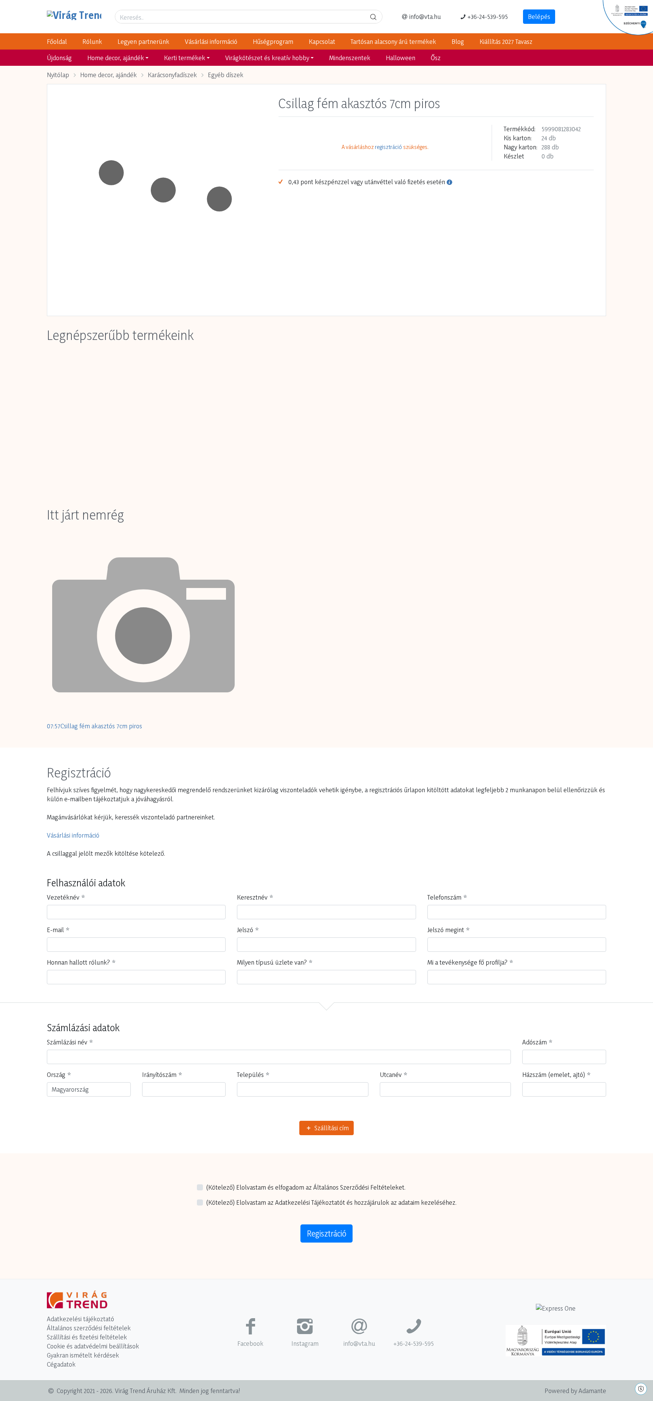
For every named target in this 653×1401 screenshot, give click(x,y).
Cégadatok (61, 1364)
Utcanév (391, 1074)
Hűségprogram (273, 41)
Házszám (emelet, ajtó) (553, 1074)
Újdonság (59, 58)
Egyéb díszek (225, 75)
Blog (458, 41)
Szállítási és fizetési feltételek (87, 1337)
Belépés (539, 16)
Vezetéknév (63, 897)
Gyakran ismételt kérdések (83, 1355)
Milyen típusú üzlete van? (272, 962)
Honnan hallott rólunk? (78, 962)
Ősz (436, 58)
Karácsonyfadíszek (172, 75)
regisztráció (388, 146)
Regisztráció (326, 1233)
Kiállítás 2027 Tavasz (506, 41)
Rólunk (92, 41)
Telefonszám (444, 897)
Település (250, 1074)
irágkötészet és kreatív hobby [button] (267, 58)
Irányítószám (159, 1074)
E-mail (55, 930)
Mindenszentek (349, 58)
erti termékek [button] (184, 58)
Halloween (400, 58)
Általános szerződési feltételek (89, 1328)
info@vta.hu (425, 16)
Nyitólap (58, 75)
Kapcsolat (322, 41)
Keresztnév (252, 897)
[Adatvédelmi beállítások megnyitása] (641, 1389)
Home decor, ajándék (108, 75)
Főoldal (57, 41)
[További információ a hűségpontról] (449, 181)
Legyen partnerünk (143, 41)
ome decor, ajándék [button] (115, 58)
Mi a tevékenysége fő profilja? (467, 962)
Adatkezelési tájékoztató (80, 1319)
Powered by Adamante (575, 1391)
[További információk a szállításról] (556, 1311)
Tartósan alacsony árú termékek (393, 41)
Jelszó (245, 930)
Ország (56, 1074)
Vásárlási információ (211, 41)
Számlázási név (67, 1042)
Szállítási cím (331, 1128)
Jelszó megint (445, 930)
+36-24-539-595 (487, 16)
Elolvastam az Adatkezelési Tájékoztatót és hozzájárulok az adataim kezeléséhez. (331, 1202)
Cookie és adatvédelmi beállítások (93, 1346)
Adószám (534, 1042)
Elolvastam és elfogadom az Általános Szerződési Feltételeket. (305, 1187)
